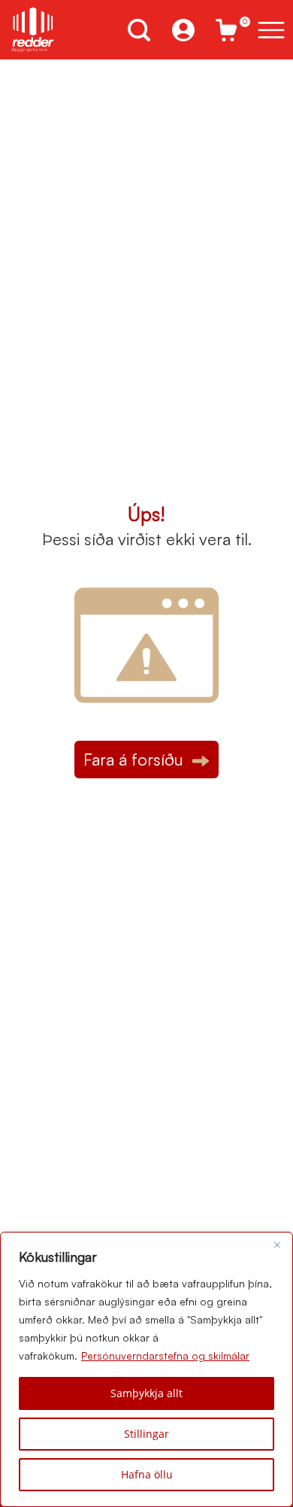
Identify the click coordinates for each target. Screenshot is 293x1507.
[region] (146, 1369)
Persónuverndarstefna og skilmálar (165, 1355)
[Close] (277, 1245)
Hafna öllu (147, 1474)
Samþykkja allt (146, 1393)
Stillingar (146, 1434)
